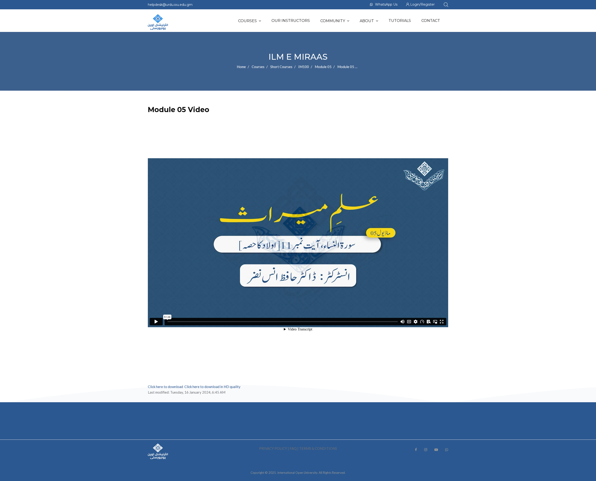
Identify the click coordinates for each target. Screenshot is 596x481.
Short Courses (281, 67)
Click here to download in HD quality (212, 387)
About (367, 21)
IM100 (303, 67)
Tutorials (400, 20)
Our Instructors (290, 20)
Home (241, 67)
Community (332, 21)
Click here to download (165, 387)
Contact (430, 20)
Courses (247, 21)
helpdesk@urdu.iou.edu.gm (170, 5)
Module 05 (323, 67)
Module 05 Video (350, 67)
